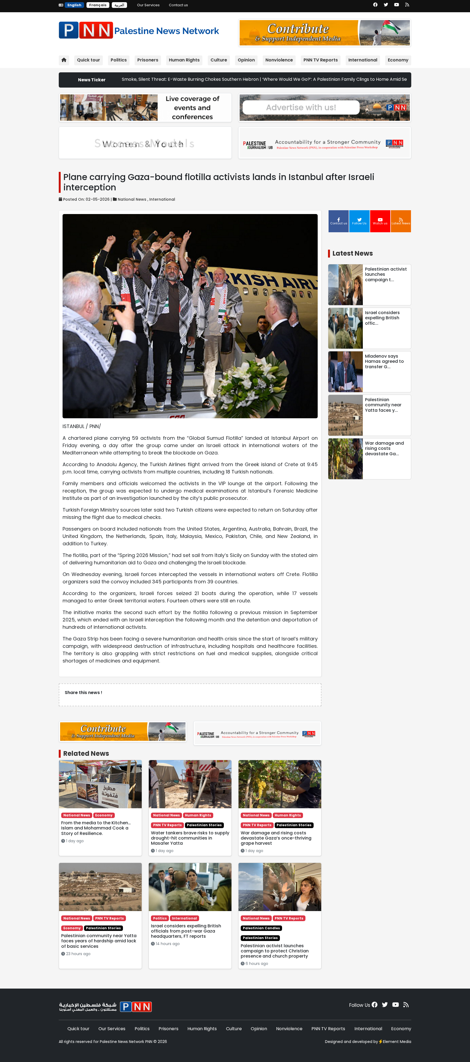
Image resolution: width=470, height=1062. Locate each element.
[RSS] (407, 6)
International (362, 60)
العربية (119, 5)
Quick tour (88, 60)
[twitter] (386, 6)
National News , (133, 199)
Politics (119, 60)
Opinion (246, 60)
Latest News (353, 253)
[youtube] (396, 6)
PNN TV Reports (321, 60)
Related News (86, 753)
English (74, 5)
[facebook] (375, 6)
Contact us (178, 5)
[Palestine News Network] (139, 29)
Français (98, 5)
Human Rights (184, 60)
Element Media (397, 1041)
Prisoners (147, 60)
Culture (219, 60)
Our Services (148, 5)
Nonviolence (279, 60)
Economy (398, 60)
